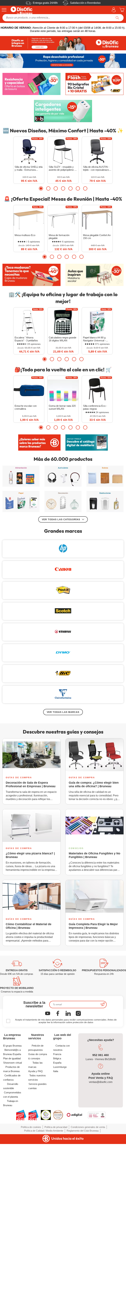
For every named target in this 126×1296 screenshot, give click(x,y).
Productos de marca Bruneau (11, 1069)
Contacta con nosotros (61, 1047)
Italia (55, 1071)
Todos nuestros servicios (37, 1077)
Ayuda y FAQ (35, 1071)
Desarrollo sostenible (10, 1086)
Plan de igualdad (12, 1058)
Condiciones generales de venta (88, 1127)
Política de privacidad (55, 1127)
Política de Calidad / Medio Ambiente (43, 1130)
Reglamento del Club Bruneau (83, 1130)
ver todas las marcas (63, 712)
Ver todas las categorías (61, 519)
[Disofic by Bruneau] (63, 43)
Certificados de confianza (12, 1077)
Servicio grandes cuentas (37, 1086)
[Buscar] (117, 17)
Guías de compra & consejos (37, 1056)
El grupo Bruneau (12, 1045)
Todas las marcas (35, 1064)
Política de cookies (31, 1127)
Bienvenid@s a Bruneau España (12, 1052)
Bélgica (57, 1058)
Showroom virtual (12, 1062)
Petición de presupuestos (36, 1047)
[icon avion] (102, 1004)
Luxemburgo (60, 1067)
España (57, 1062)
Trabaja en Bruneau (10, 1103)
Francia (57, 1054)
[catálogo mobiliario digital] (86, 442)
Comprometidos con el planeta (12, 1094)
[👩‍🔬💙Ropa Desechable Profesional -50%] (63, 61)
